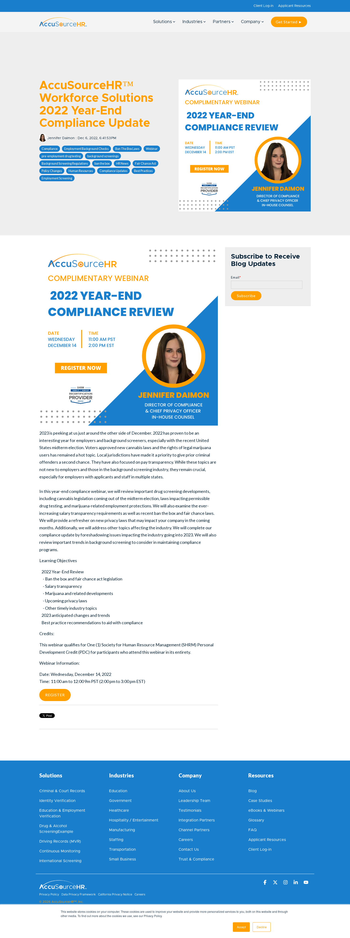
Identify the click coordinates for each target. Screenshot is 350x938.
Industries (192, 22)
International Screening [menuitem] (60, 861)
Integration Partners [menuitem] (197, 820)
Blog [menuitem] (252, 791)
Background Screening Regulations (65, 163)
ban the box (102, 163)
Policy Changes (52, 171)
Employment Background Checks (86, 149)
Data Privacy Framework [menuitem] (78, 894)
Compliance (50, 149)
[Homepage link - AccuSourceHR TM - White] (63, 886)
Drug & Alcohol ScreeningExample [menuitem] (56, 829)
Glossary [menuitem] (256, 820)
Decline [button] (262, 927)
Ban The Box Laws (127, 149)
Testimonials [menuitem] (190, 810)
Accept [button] (241, 927)
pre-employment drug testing (61, 156)
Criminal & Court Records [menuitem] (62, 791)
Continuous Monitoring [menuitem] (59, 851)
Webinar (152, 149)
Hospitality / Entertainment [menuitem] (133, 820)
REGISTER (55, 694)
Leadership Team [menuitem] (194, 801)
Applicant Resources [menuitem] (294, 6)
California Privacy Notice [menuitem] (115, 894)
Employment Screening (57, 178)
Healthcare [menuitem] (119, 810)
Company (250, 22)
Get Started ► (289, 22)
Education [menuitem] (118, 791)
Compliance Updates (113, 171)
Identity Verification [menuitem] (58, 801)
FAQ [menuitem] (252, 830)
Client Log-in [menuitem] (263, 6)
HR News (122, 163)
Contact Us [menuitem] (189, 849)
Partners (221, 22)
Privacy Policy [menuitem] (49, 894)
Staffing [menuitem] (116, 840)
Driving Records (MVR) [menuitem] (60, 841)
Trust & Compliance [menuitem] (196, 859)
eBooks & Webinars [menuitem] (266, 810)
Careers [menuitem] (186, 840)
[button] (265, 882)
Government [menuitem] (120, 801)
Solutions (162, 22)
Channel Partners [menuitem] (194, 830)
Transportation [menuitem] (122, 849)
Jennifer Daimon (61, 138)
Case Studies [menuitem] (260, 801)
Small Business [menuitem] (122, 859)
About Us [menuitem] (187, 791)
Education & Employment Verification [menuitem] (62, 813)
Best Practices (143, 171)
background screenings (103, 156)
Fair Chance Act (145, 163)
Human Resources (81, 171)
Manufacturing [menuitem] (122, 830)
